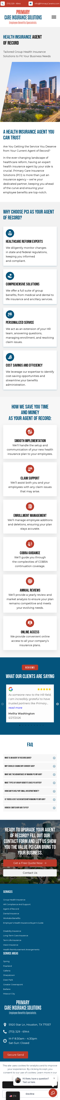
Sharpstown (9, 975)
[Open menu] (54, 17)
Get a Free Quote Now (28, 863)
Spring (6, 961)
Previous (2, 704)
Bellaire (6, 989)
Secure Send (15, 1054)
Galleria (6, 970)
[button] (30, 758)
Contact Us (30, 872)
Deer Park (8, 980)
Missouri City (9, 993)
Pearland (7, 966)
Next (57, 704)
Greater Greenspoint (13, 984)
